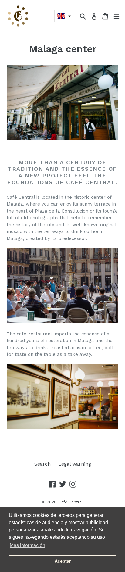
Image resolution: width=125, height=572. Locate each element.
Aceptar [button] (63, 561)
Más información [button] (27, 545)
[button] (63, 16)
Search (42, 464)
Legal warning (74, 464)
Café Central (71, 502)
